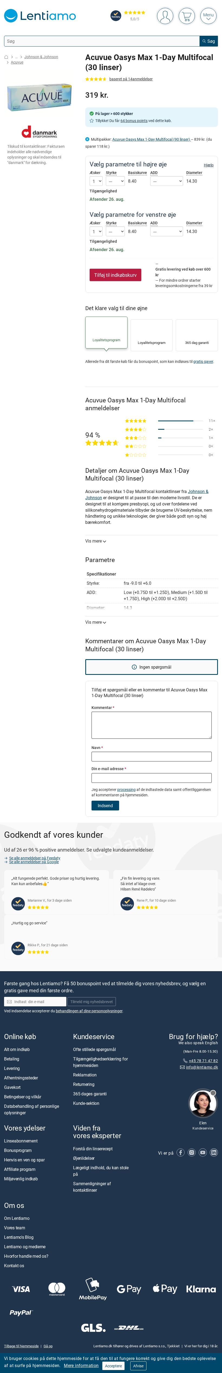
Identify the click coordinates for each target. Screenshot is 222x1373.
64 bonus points (134, 120)
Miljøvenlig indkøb (21, 1179)
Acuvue (17, 62)
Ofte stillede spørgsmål (94, 1049)
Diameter (194, 172)
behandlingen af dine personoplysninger (89, 1010)
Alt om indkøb (17, 1049)
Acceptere (113, 1365)
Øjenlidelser (83, 1158)
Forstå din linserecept (93, 1148)
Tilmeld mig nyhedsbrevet (91, 1001)
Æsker (95, 173)
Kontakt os (14, 1266)
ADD (154, 172)
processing (126, 789)
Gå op (48, 1346)
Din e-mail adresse (109, 768)
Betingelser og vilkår (22, 1097)
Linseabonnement (20, 1141)
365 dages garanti (90, 1094)
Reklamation (84, 1075)
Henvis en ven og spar (24, 1160)
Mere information (81, 1365)
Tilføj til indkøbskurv (115, 275)
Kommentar (103, 707)
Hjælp (209, 165)
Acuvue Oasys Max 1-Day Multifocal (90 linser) (151, 139)
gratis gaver (203, 361)
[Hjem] (6, 57)
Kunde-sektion (86, 1103)
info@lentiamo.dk (202, 1067)
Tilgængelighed (103, 191)
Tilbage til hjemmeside (21, 1346)
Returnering (83, 1084)
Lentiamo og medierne (24, 1247)
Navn (97, 747)
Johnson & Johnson (41, 56)
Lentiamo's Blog (18, 1237)
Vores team (14, 1228)
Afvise (138, 1365)
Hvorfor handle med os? (26, 1256)
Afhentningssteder (21, 1078)
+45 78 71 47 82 (203, 1060)
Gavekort (12, 1087)
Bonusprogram (18, 1150)
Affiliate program (19, 1169)
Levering (12, 1068)
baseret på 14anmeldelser (131, 78)
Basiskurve (137, 172)
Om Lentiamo (16, 1218)
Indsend (105, 806)
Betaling (11, 1059)
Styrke (111, 172)
